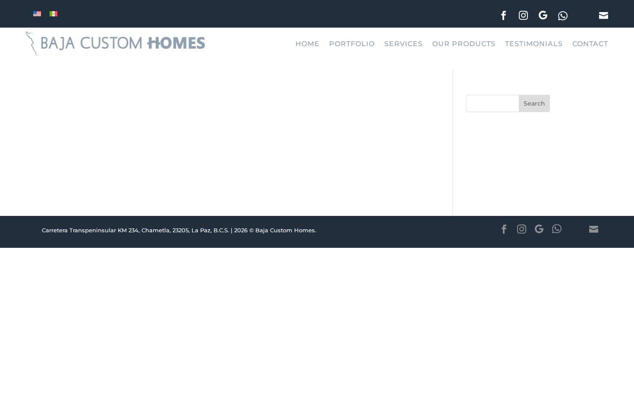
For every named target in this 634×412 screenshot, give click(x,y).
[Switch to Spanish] (53, 13)
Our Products (464, 43)
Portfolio (352, 43)
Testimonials (534, 43)
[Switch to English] (37, 13)
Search (534, 103)
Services (403, 43)
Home (307, 43)
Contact (590, 43)
